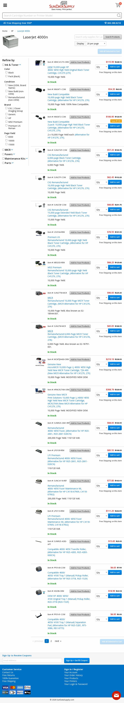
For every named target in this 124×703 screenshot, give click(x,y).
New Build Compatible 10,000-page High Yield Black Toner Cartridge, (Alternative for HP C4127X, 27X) (68, 97)
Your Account (70, 672)
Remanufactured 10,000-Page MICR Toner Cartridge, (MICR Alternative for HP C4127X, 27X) (69, 302)
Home (4, 31)
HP (12, 31)
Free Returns (8, 675)
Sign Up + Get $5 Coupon (77, 660)
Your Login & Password (75, 684)
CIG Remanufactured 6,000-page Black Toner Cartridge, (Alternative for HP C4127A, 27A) (64, 157)
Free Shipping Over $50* (19, 23)
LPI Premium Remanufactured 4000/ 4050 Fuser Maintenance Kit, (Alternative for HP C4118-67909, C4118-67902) (69, 520)
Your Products (71, 678)
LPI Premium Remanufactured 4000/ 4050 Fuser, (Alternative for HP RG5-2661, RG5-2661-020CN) (68, 460)
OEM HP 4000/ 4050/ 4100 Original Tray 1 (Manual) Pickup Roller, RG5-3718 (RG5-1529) (69, 598)
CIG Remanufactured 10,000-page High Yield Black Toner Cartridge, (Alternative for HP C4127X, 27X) (68, 185)
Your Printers (70, 681)
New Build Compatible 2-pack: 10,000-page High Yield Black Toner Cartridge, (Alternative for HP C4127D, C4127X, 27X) (69, 126)
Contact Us (7, 672)
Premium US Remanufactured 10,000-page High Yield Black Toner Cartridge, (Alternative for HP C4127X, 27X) (68, 241)
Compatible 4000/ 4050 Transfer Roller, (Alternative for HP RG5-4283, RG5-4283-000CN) (68, 552)
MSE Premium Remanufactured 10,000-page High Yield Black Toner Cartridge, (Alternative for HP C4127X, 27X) (68, 272)
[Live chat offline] (116, 695)
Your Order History (73, 675)
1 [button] (46, 641)
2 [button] (51, 641)
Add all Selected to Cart (110, 51)
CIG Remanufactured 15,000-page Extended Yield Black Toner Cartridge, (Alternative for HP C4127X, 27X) (68, 212)
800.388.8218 (114, 23)
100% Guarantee (10, 678)
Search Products (113, 37)
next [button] (57, 641)
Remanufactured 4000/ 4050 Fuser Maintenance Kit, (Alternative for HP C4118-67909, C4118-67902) (67, 490)
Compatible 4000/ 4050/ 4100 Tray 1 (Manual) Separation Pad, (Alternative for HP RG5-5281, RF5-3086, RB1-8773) (67, 624)
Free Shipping (8, 681)
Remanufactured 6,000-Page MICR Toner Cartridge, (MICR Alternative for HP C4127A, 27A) (69, 335)
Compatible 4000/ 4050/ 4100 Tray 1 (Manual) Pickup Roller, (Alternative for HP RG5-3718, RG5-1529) (68, 575)
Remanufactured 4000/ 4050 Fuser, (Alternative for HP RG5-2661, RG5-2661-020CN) (68, 431)
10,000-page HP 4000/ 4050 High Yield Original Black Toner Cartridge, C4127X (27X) (68, 70)
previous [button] (39, 641)
